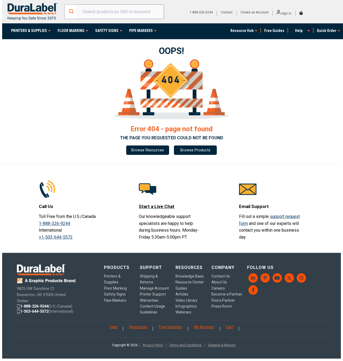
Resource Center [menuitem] (190, 282)
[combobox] (114, 11)
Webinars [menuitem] (183, 312)
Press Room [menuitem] (221, 306)
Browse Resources (147, 150)
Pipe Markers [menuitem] (115, 300)
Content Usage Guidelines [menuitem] (152, 309)
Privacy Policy (153, 345)
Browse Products (195, 150)
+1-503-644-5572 (56, 237)
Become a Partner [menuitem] (226, 294)
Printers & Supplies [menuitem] (112, 279)
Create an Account (255, 12)
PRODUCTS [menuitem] (116, 267)
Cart (229, 327)
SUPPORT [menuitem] (151, 267)
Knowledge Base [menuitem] (190, 276)
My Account (204, 327)
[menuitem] (253, 278)
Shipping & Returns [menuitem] (149, 279)
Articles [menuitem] (182, 294)
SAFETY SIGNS (106, 30)
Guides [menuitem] (181, 288)
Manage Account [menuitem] (154, 288)
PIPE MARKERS (141, 30)
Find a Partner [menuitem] (223, 300)
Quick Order (326, 30)
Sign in (286, 13)
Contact (227, 12)
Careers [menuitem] (218, 288)
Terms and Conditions (185, 345)
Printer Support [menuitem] (153, 294)
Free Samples (170, 327)
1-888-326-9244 (201, 12)
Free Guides (274, 30)
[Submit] (71, 12)
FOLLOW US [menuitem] (260, 267)
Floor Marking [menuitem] (115, 288)
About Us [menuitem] (219, 282)
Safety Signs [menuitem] (115, 294)
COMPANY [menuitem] (222, 267)
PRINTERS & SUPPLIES (29, 30)
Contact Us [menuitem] (220, 276)
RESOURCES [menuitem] (189, 267)
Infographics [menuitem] (186, 306)
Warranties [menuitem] (149, 300)
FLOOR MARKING (71, 30)
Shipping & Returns (222, 345)
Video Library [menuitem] (186, 300)
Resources (138, 327)
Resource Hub (241, 30)
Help (299, 30)
